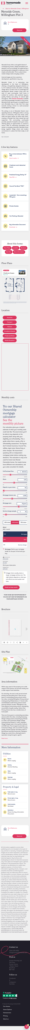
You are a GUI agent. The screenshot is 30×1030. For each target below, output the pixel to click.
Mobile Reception (10, 340)
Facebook (12, 978)
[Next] (28, 46)
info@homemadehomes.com (18, 952)
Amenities (9, 317)
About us (6, 1019)
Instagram (12, 982)
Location (15, 248)
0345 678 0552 (14, 950)
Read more (5, 738)
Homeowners (7, 1012)
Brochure (23, 248)
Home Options (7, 1009)
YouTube (12, 984)
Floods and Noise (9, 336)
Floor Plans (7, 248)
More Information (19, 252)
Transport (9, 322)
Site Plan (8, 252)
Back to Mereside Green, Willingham (17, 8)
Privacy (5, 1016)
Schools (9, 326)
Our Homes (6, 1006)
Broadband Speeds (9, 331)
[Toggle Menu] (26, 3)
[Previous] (1, 46)
